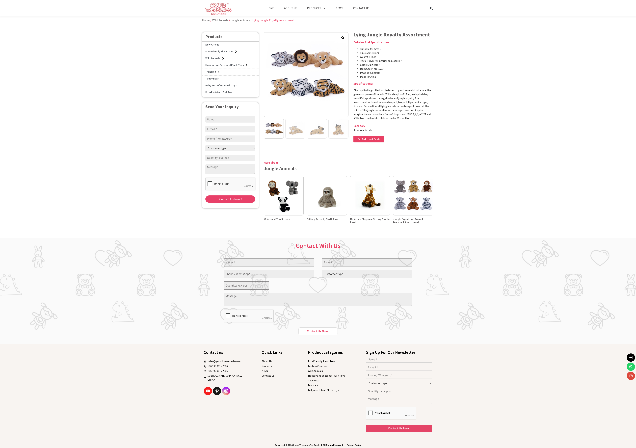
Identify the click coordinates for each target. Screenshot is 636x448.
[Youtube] (208, 391)
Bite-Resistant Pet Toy (218, 92)
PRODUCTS (314, 8)
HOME (270, 8)
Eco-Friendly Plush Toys (219, 51)
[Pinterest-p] (217, 391)
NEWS (339, 8)
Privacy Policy (354, 445)
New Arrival (212, 45)
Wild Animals (220, 20)
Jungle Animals (240, 20)
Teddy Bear (212, 78)
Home (206, 20)
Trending (210, 72)
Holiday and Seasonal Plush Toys (224, 65)
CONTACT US (361, 8)
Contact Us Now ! (230, 199)
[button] (431, 8)
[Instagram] (226, 391)
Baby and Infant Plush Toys (221, 85)
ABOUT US (290, 8)
